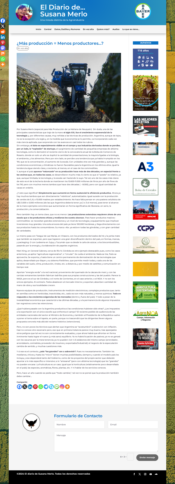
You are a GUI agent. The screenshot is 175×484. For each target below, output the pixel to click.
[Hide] (1, 70)
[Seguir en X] (140, 474)
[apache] (145, 219)
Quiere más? (103, 29)
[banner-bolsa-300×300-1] (145, 194)
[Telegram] (46, 386)
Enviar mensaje (147, 457)
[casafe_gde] (145, 302)
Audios (116, 29)
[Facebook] (19, 386)
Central (47, 29)
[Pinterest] (35, 386)
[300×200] (145, 253)
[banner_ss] (145, 349)
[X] (24, 386)
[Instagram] (62, 386)
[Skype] (51, 386)
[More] (67, 386)
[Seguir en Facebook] (134, 474)
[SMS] (56, 386)
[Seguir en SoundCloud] (156, 474)
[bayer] (145, 110)
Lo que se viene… (130, 29)
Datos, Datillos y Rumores (67, 29)
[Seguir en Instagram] (145, 474)
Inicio (38, 29)
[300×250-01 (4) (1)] (145, 136)
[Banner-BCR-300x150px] (145, 154)
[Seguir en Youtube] (150, 474)
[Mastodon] (2, 48)
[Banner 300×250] (145, 69)
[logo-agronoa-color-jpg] (145, 322)
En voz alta (88, 29)
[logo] (145, 230)
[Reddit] (2, 31)
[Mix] (2, 53)
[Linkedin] (30, 386)
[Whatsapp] (40, 386)
